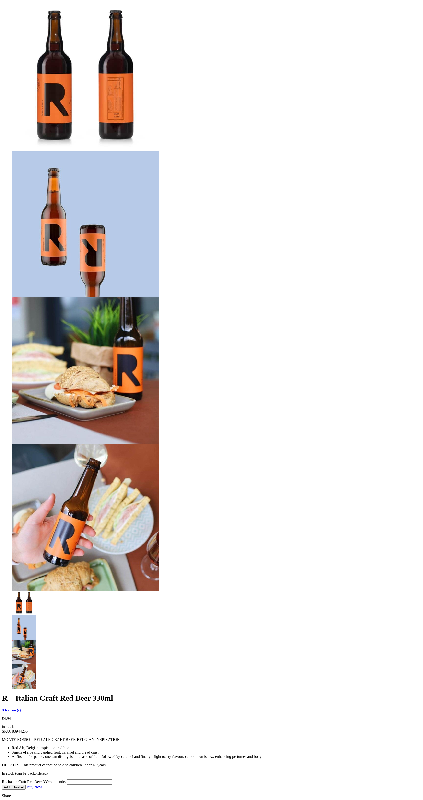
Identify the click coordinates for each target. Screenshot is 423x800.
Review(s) (11, 710)
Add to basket (14, 787)
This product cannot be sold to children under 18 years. (64, 765)
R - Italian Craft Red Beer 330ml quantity (34, 782)
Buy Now (34, 787)
